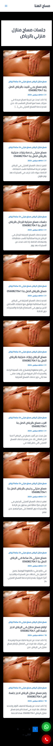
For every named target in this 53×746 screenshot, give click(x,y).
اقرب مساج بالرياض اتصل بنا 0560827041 (31, 424)
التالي (26, 734)
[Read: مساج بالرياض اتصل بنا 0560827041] (26, 268)
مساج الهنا (42, 5)
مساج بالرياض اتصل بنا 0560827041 (27, 290)
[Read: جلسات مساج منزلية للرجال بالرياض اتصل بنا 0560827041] (26, 198)
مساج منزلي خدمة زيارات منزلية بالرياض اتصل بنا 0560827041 (29, 154)
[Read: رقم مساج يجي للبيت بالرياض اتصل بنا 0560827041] (26, 63)
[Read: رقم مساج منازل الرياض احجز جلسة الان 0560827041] (26, 669)
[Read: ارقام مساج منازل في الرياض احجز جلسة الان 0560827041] (26, 604)
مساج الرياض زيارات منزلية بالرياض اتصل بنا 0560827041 (28, 358)
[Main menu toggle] (6, 6)
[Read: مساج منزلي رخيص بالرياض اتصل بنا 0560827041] (26, 465)
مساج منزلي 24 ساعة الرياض (20, 81)
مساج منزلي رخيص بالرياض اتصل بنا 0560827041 (27, 490)
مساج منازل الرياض (39, 81)
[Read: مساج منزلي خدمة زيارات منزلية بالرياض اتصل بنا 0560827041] (26, 129)
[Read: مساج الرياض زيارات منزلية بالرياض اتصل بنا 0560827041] (26, 333)
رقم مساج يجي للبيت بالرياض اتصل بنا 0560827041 (28, 88)
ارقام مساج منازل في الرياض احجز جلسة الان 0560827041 (28, 628)
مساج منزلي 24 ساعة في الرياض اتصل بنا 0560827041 (28, 559)
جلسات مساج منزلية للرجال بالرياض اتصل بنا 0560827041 (28, 223)
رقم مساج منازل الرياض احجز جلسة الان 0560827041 (28, 694)
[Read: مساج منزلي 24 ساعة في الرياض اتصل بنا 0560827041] (26, 534)
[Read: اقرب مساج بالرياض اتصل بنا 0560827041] (26, 399)
